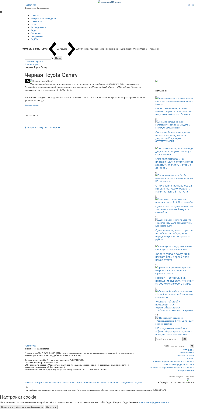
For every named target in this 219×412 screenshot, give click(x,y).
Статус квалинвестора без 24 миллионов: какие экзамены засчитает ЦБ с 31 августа (173, 188)
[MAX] (189, 4)
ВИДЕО (34, 39)
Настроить (51, 407)
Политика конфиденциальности (178, 364)
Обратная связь (186, 352)
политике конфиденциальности (154, 402)
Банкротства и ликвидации (43, 18)
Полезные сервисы (34, 61)
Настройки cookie (185, 370)
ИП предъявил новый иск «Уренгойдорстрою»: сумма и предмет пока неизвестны (173, 331)
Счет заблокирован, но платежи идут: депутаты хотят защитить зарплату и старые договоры (174, 163)
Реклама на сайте (185, 355)
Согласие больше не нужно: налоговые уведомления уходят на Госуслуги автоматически (172, 136)
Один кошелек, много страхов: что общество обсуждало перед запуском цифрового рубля (174, 234)
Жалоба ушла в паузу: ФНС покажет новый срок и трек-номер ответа (172, 257)
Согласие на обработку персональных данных (171, 367)
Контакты (189, 358)
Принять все (7, 407)
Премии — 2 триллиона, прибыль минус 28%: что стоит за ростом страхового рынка (174, 280)
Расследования (38, 27)
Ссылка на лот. (32, 104)
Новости (35, 15)
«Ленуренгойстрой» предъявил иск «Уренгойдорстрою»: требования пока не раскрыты (174, 305)
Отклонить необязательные (29, 407)
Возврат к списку (43, 127)
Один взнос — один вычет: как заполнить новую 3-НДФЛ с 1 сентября (174, 209)
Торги (33, 24)
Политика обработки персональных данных (173, 361)
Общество (36, 33)
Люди (33, 30)
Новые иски (36, 21)
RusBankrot (30, 4)
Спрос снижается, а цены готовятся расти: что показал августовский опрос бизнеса (173, 111)
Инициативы (37, 36)
